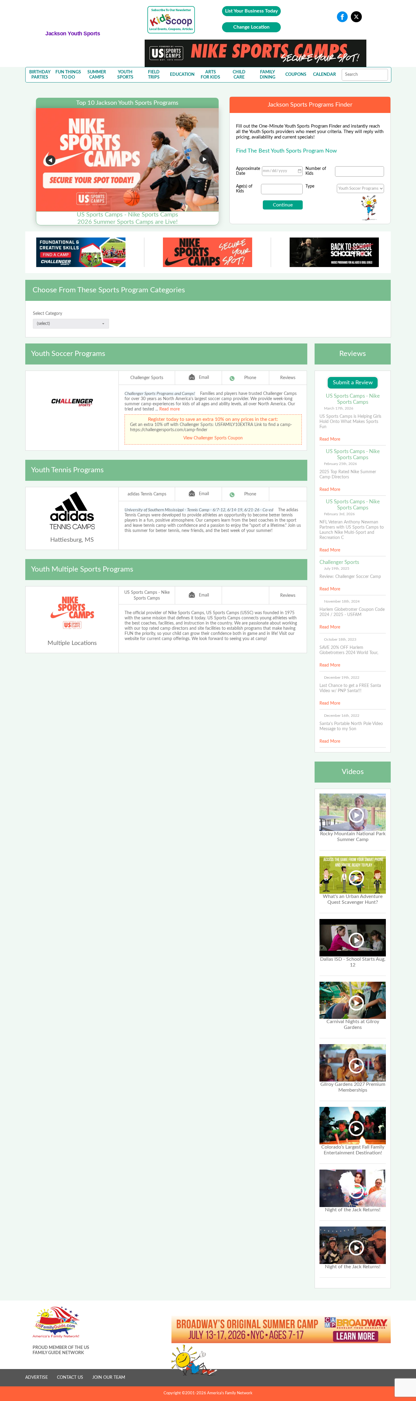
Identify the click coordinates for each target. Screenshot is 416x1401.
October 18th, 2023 (340, 639)
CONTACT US (70, 1377)
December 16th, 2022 (341, 715)
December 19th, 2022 (341, 677)
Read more (169, 409)
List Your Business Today (251, 11)
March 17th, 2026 (338, 408)
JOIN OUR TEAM (108, 1377)
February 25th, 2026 (340, 464)
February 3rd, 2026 (339, 514)
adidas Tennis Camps (147, 494)
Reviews (287, 378)
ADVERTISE (36, 1377)
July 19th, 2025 (336, 568)
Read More (329, 439)
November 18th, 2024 (342, 601)
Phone (250, 378)
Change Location (251, 27)
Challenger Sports (146, 378)
